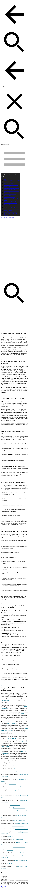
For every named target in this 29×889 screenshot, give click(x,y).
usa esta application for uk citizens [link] (10, 214)
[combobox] (8, 85)
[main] (14, 319)
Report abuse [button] (4, 879)
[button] (14, 15)
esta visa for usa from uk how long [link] (11, 205)
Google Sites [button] (4, 878)
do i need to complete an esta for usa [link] (11, 199)
